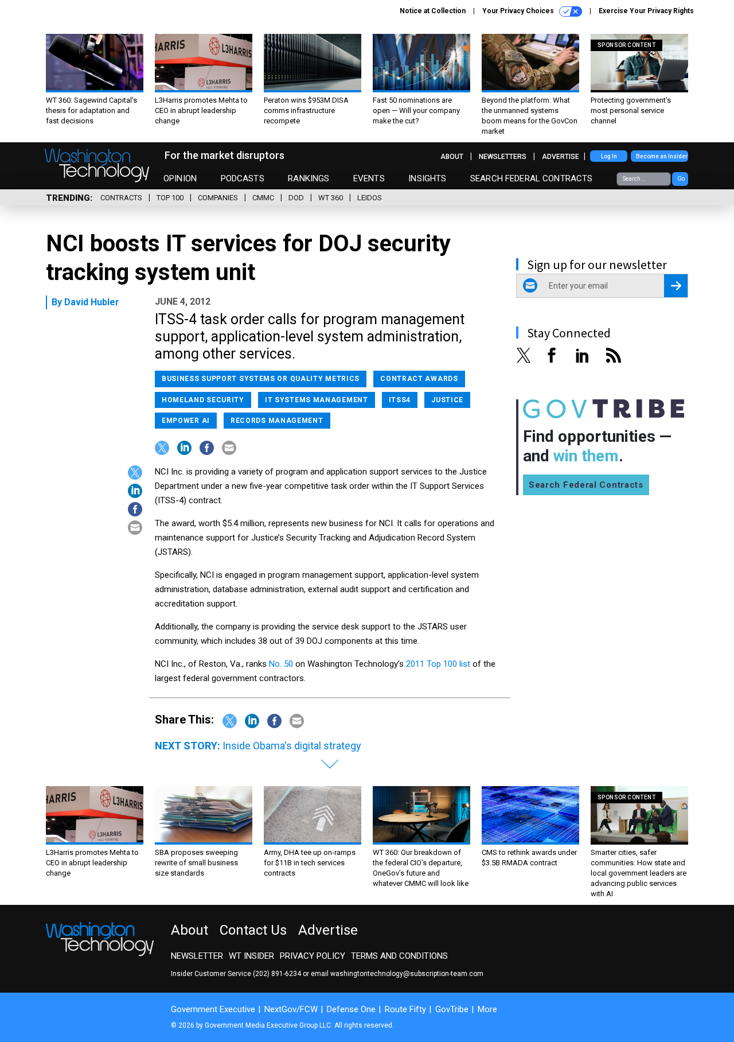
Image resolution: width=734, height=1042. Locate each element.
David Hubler (91, 302)
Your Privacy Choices (519, 11)
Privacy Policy (312, 956)
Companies (218, 197)
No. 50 (281, 664)
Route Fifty (405, 1009)
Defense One (351, 1009)
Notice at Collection (433, 11)
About (451, 157)
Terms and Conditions (399, 956)
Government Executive (213, 1009)
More (487, 1009)
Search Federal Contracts (531, 178)
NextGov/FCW (291, 1009)
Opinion (180, 178)
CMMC (263, 197)
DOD (296, 197)
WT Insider (251, 956)
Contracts (121, 197)
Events (369, 178)
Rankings (308, 178)
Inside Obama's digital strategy (291, 746)
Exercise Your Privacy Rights (646, 11)
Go (681, 179)
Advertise (560, 157)
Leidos (369, 197)
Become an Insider (662, 156)
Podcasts (242, 178)
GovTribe (451, 1009)
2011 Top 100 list (438, 664)
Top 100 (170, 197)
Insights (427, 178)
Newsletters (502, 157)
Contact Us (253, 930)
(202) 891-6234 (277, 974)
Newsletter (197, 956)
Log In (609, 156)
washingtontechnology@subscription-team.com (406, 974)
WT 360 (330, 197)
